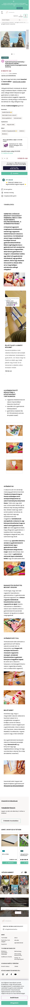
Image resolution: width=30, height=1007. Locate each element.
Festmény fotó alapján (5, 940)
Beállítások (14, 998)
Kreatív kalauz (5, 966)
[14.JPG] (14, 428)
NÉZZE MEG (19, 8)
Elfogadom (14, 1003)
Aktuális (16, 940)
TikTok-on (8, 371)
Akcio (16, 937)
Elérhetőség (17, 951)
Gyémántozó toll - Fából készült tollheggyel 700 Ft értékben (16, 145)
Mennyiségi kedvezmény (18, 954)
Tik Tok (22, 872)
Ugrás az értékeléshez (8, 75)
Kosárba (15, 173)
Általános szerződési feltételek (4, 953)
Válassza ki (10, 862)
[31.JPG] (14, 462)
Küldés (18, 912)
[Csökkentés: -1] (2, 158)
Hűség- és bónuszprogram (19, 958)
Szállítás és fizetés (8, 153)
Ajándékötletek (18, 943)
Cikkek (16, 966)
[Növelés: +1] (7, 158)
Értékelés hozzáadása (11, 821)
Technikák (4, 937)
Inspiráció (4, 944)
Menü (2, 13)
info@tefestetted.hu (11, 929)
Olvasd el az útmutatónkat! (14, 786)
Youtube (25, 872)
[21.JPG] (14, 445)
